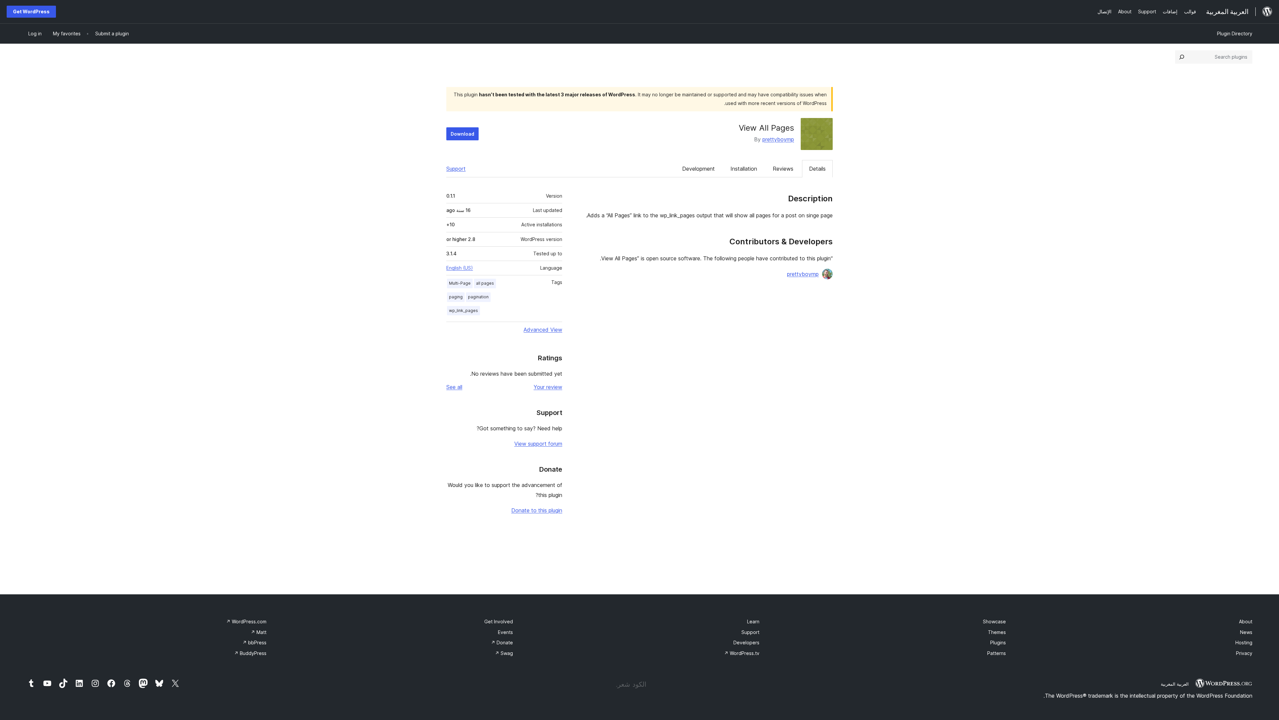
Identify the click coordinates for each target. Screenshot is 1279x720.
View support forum (538, 443)
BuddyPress (250, 653)
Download (462, 134)
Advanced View (543, 329)
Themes (997, 632)
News (1246, 632)
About (1245, 621)
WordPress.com (246, 621)
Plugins (998, 642)
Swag (504, 653)
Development (698, 168)
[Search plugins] (1181, 57)
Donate (502, 642)
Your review (548, 387)
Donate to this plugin (536, 510)
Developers (746, 642)
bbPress (254, 642)
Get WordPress (31, 11)
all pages (485, 283)
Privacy (1244, 653)
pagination (478, 296)
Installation (743, 168)
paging (456, 296)
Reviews (783, 168)
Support (456, 168)
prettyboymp (778, 139)
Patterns (996, 653)
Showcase (994, 621)
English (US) (459, 268)
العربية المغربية (1175, 684)
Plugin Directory (1234, 33)
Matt (258, 632)
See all (454, 387)
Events (505, 632)
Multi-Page (460, 283)
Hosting (1243, 642)
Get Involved (498, 621)
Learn (753, 621)
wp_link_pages (463, 310)
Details (817, 168)
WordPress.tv (741, 653)
